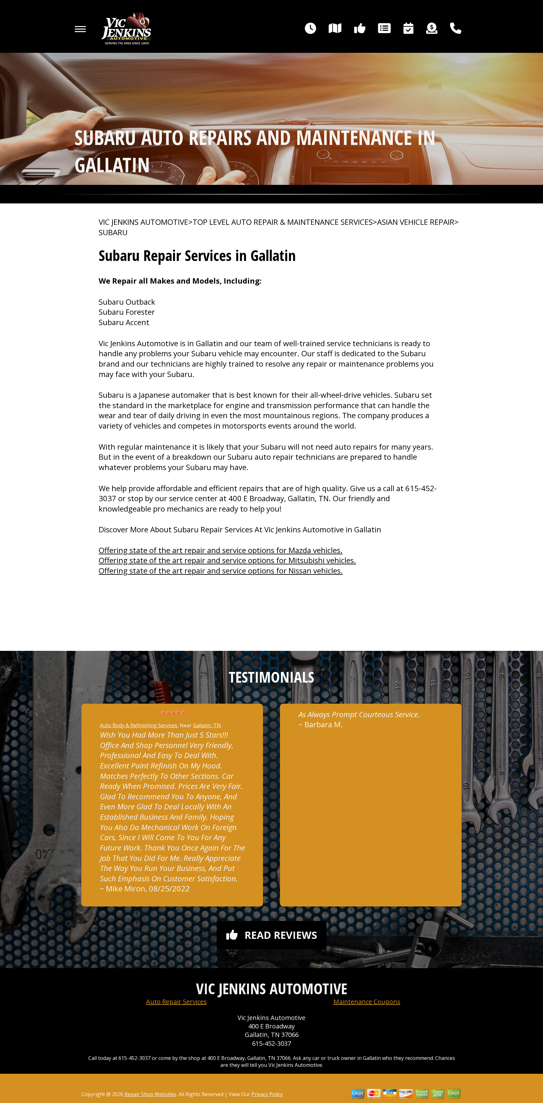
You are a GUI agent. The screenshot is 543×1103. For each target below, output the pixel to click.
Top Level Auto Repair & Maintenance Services (283, 222)
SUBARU (113, 232)
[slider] (173, 712)
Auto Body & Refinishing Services (138, 725)
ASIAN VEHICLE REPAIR (415, 222)
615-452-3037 (271, 1043)
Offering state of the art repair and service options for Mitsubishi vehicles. (227, 560)
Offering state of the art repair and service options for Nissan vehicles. (221, 570)
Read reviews (280, 935)
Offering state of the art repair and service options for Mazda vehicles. (221, 550)
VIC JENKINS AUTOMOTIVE (143, 222)
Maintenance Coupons (366, 1001)
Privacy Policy (267, 1094)
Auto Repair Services (176, 1001)
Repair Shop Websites (149, 1094)
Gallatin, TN (207, 725)
